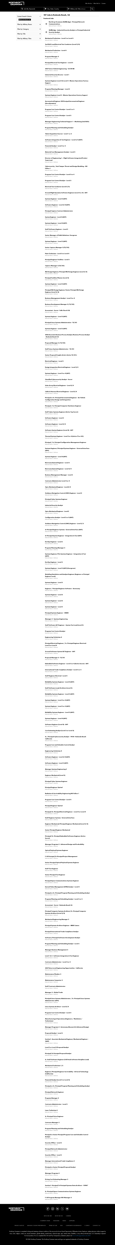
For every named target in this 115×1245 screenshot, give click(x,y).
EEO (61, 1225)
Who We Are (88, 3)
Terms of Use (53, 1225)
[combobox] (32, 9)
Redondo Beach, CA (25, 19)
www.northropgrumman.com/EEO (81, 1235)
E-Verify (87, 1225)
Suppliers (72, 1220)
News (64, 1220)
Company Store (45, 1220)
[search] (92, 9)
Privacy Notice (19, 1225)
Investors (56, 1220)
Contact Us (96, 1225)
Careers (104, 3)
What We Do (96, 3)
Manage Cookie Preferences (36, 1225)
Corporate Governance (74, 1225)
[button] (29, 16)
